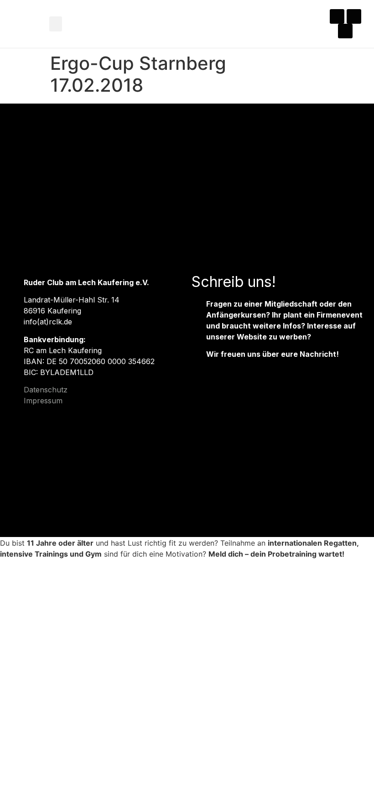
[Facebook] (354, 16)
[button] (55, 23)
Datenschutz (46, 389)
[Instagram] (337, 16)
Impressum (43, 400)
